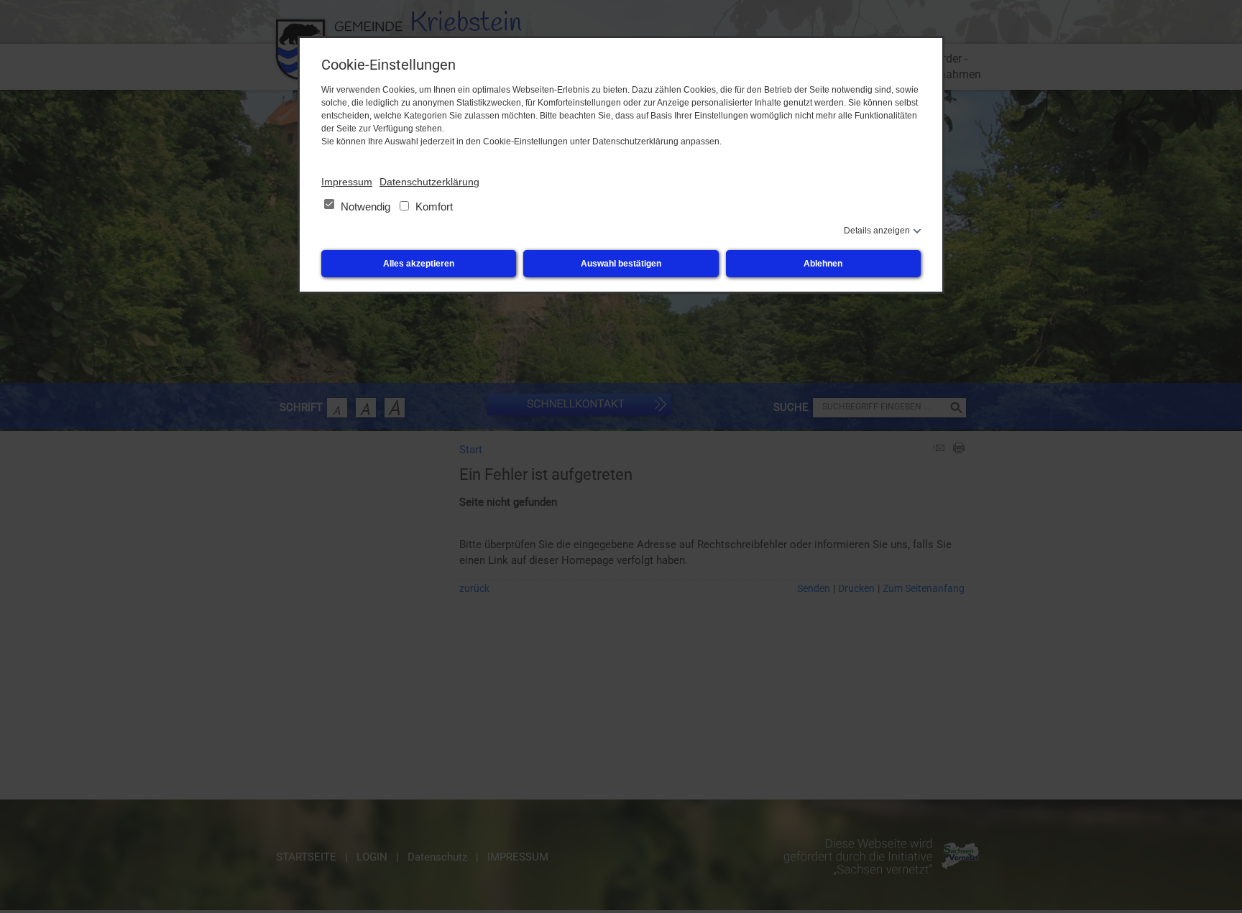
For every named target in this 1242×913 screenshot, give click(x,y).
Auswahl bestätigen (621, 264)
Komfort (433, 206)
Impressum (346, 181)
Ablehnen (823, 264)
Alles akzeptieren (418, 264)
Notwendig (365, 206)
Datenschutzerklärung (429, 181)
